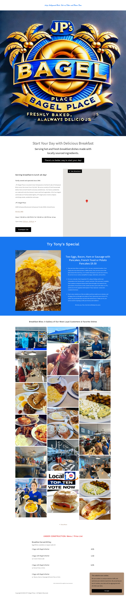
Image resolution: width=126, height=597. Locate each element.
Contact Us (23, 229)
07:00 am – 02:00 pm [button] (28, 221)
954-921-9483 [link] (19, 211)
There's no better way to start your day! (63, 160)
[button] (35, 221)
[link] (63, 5)
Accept (106, 591)
